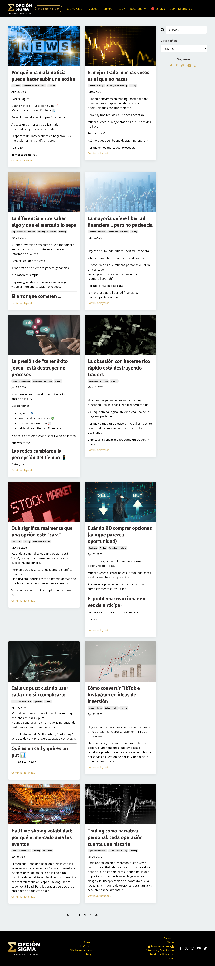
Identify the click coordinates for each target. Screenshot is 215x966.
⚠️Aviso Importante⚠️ (160, 946)
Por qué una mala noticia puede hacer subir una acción (43, 76)
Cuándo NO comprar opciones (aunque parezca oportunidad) (120, 534)
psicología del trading (117, 86)
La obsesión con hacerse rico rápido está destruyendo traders (119, 367)
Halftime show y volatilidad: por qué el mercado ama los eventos (41, 837)
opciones (16, 541)
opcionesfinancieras (21, 851)
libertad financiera (97, 232)
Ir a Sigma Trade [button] (49, 8)
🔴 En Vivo (158, 9)
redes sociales (111, 708)
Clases (93, 9)
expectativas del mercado (34, 86)
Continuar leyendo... (23, 160)
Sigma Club (74, 9)
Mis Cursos (85, 946)
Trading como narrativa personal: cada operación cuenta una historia (115, 837)
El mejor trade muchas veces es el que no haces (118, 76)
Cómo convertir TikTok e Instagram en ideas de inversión (114, 694)
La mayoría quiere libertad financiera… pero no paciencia (120, 222)
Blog (122, 9)
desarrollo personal (21, 381)
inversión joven (95, 708)
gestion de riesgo (97, 86)
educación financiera (21, 701)
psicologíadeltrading (118, 851)
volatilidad (47, 851)
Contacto (169, 938)
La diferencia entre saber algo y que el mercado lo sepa (43, 222)
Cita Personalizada (81, 950)
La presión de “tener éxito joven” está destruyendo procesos (39, 367)
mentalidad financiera (118, 232)
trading (51, 86)
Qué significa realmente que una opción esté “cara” (42, 531)
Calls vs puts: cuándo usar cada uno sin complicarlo (39, 691)
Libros (108, 9)
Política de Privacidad (162, 954)
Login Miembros (181, 9)
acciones (16, 86)
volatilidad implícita (41, 541)
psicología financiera (47, 232)
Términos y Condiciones (160, 950)
